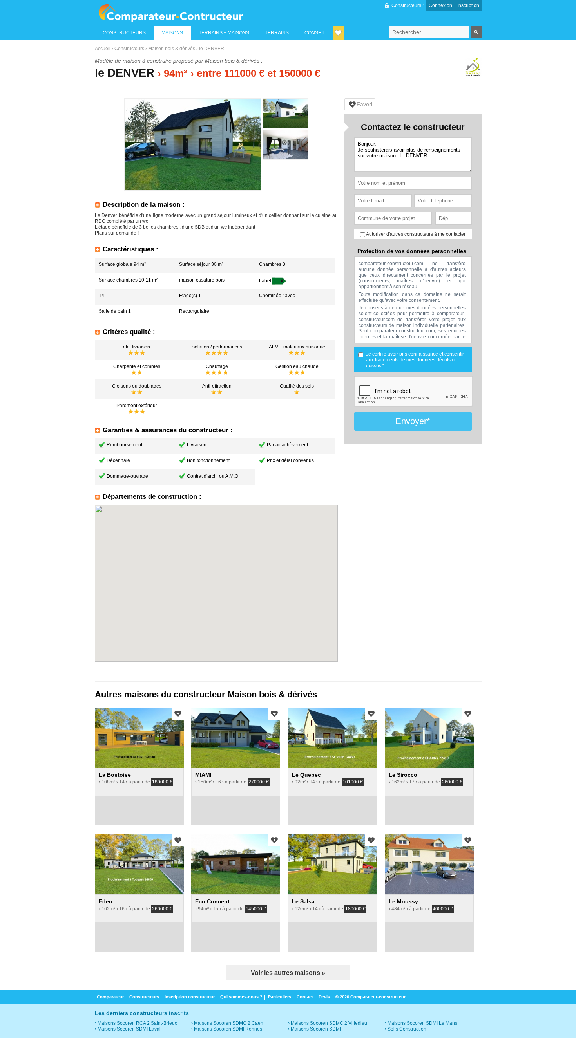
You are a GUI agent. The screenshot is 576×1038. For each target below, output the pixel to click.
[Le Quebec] (332, 738)
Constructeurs (129, 48)
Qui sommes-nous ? (241, 997)
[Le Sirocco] (429, 738)
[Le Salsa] (332, 864)
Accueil (102, 48)
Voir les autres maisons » (288, 972)
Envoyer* (412, 421)
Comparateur (110, 997)
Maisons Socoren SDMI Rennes (228, 1029)
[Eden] (139, 864)
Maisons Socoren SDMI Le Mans (422, 1023)
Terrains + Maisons (224, 33)
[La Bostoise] (139, 738)
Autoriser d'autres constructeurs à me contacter (415, 234)
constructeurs (124, 33)
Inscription (468, 5)
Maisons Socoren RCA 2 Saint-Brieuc (137, 1023)
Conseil (314, 33)
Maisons (172, 33)
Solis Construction (407, 1029)
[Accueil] (170, 13)
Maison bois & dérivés (171, 48)
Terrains (277, 33)
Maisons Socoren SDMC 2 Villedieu (329, 1023)
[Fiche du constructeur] (473, 68)
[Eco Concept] (235, 864)
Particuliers (279, 997)
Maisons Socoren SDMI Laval (129, 1029)
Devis (324, 997)
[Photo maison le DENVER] (192, 144)
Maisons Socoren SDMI (316, 1029)
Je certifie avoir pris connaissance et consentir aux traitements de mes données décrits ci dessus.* (415, 359)
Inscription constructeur (190, 997)
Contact (305, 997)
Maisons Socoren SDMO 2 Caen (228, 1023)
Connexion (440, 5)
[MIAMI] (235, 738)
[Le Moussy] (429, 864)
